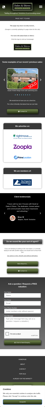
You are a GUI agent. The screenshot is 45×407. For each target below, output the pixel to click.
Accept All (23, 402)
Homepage (22, 359)
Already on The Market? (22, 379)
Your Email (7, 300)
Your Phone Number (10, 308)
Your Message (9, 316)
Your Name (8, 292)
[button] (40, 6)
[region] (22, 396)
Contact (22, 369)
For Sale (22, 374)
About (22, 364)
